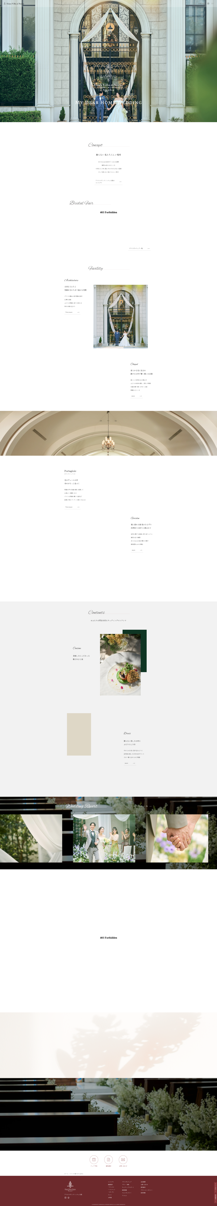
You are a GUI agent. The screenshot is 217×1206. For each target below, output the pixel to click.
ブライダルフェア (127, 1182)
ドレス (110, 1195)
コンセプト (111, 1182)
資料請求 (215, 1197)
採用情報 (143, 1193)
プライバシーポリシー (147, 1190)
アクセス (124, 1195)
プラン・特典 (125, 1184)
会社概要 (143, 1182)
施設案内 (110, 1184)
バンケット (112, 1189)
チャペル (111, 1187)
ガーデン (111, 1192)
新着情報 (124, 1190)
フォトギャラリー (127, 1193)
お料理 (110, 1197)
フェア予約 (215, 1186)
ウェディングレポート (128, 1187)
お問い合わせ (144, 1184)
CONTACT (201, 3)
